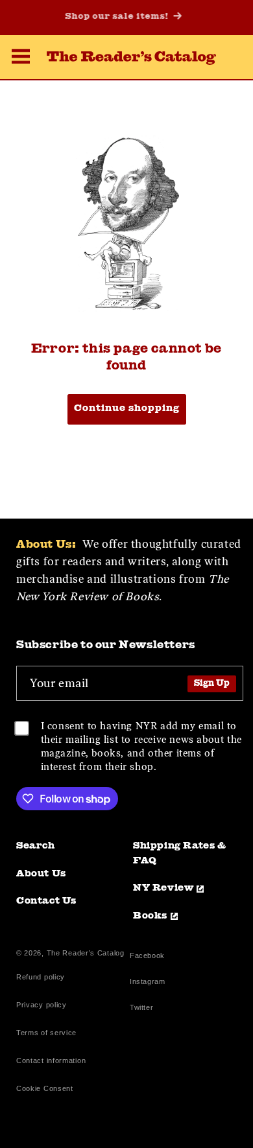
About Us (41, 874)
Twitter (144, 1008)
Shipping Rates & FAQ (179, 853)
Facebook (147, 957)
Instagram (147, 983)
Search (35, 846)
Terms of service (46, 1033)
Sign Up (212, 683)
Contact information (51, 1060)
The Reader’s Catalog (86, 953)
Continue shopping (127, 409)
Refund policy (40, 977)
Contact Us (46, 901)
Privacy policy (41, 1005)
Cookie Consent (44, 1088)
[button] (20, 58)
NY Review (163, 888)
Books (150, 916)
